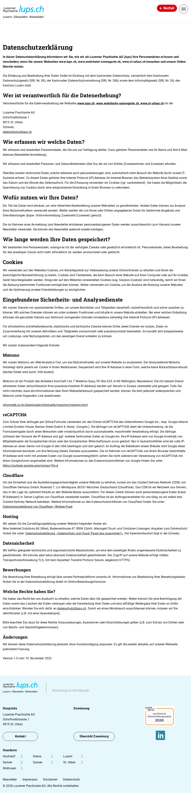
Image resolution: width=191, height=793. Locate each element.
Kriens (37, 756)
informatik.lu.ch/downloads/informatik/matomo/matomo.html (45, 405)
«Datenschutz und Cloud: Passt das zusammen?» (89, 533)
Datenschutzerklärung (40, 533)
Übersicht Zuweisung (94, 736)
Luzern (67, 756)
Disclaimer (50, 779)
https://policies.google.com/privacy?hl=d (30, 465)
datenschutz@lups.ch (17, 132)
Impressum (30, 779)
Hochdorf (9, 756)
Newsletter (10, 779)
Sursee (37, 762)
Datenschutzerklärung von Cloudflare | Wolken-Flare (37, 506)
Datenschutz (71, 779)
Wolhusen (9, 768)
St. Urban (69, 762)
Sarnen (7, 762)
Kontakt (20, 736)
